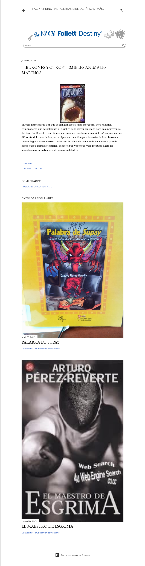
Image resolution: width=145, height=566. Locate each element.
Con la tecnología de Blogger (75, 555)
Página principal (45, 8)
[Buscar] (121, 9)
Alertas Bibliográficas (77, 8)
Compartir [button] (27, 163)
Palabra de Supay (40, 342)
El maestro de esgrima (47, 526)
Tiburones (37, 168)
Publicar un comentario (37, 186)
